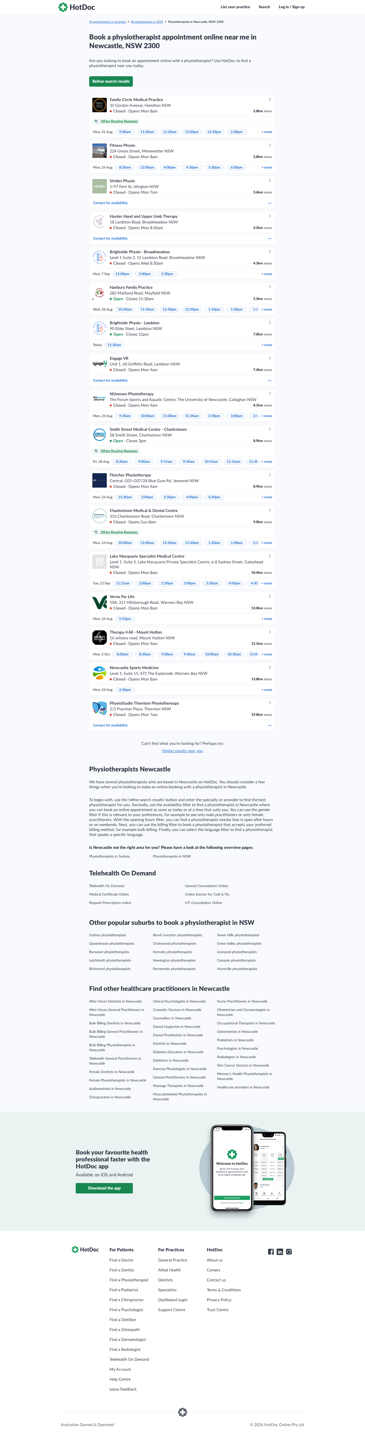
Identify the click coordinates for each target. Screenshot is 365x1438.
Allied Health (169, 1270)
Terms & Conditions (224, 1290)
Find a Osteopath (125, 1330)
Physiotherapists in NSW (147, 21)
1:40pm (237, 543)
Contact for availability (110, 203)
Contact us (216, 1280)
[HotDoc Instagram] (288, 1252)
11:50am (147, 309)
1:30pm (237, 309)
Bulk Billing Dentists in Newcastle (114, 1023)
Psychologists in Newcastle (237, 1048)
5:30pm (214, 167)
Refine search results (111, 81)
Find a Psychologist (126, 1310)
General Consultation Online (206, 886)
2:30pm (167, 274)
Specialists (167, 1290)
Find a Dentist (122, 1270)
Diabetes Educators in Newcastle (178, 1052)
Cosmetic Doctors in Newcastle (177, 1010)
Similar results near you (182, 751)
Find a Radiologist (125, 1350)
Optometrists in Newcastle (237, 1032)
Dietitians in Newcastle (170, 1060)
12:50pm (192, 309)
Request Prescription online (110, 903)
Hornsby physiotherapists (172, 952)
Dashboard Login (172, 1300)
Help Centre (120, 1379)
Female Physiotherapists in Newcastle (117, 1080)
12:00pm (192, 132)
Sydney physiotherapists (107, 935)
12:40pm (192, 543)
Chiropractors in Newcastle (110, 1097)
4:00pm (170, 167)
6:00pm (237, 167)
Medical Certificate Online (109, 894)
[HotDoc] (76, 7)
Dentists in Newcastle (169, 1043)
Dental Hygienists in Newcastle (176, 1027)
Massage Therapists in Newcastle (178, 1086)
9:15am (166, 462)
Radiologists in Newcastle (236, 1057)
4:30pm (192, 167)
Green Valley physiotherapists (239, 943)
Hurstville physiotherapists (237, 969)
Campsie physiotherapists (236, 960)
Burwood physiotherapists (109, 952)
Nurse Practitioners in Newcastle (242, 1001)
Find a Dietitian (123, 1320)
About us (215, 1260)
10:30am (234, 654)
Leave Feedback (123, 1389)
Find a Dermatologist (128, 1340)
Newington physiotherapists (174, 960)
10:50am (125, 309)
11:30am (170, 132)
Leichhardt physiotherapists (110, 960)
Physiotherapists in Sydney (109, 856)
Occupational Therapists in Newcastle (246, 1023)
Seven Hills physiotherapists (238, 935)
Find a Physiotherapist (129, 1280)
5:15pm (125, 619)
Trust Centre (217, 1310)
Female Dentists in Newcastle (111, 1072)
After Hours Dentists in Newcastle (115, 1001)
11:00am (147, 132)
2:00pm (145, 274)
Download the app (104, 1188)
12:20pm (170, 543)
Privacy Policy (219, 1300)
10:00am (147, 416)
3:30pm (170, 497)
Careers (213, 1270)
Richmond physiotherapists (110, 969)
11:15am (233, 462)
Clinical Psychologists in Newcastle (179, 1001)
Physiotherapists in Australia (107, 21)
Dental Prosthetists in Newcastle (178, 1035)
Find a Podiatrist (124, 1290)
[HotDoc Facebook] (270, 1252)
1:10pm (214, 309)
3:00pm (237, 416)
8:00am (122, 654)
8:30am (125, 167)
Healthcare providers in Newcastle (243, 1087)
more (266, 132)
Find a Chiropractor (127, 1300)
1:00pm (237, 132)
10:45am (211, 462)
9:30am (125, 416)
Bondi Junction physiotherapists (177, 935)
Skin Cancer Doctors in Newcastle (243, 1065)
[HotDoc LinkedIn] (279, 1252)
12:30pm (214, 132)
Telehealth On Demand (106, 886)
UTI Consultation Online (203, 903)
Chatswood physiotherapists (174, 943)
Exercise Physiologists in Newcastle (179, 1069)
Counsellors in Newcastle (172, 1018)
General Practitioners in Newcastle (179, 1077)
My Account (120, 1369)
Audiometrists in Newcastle (110, 1089)
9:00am (125, 132)
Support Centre (171, 1310)
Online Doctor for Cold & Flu (207, 894)
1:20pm (214, 543)
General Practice (172, 1260)
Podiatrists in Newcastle (235, 1040)
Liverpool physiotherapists (237, 952)
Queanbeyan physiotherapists (111, 943)
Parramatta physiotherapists (174, 969)
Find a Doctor (122, 1260)
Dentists (165, 1280)
